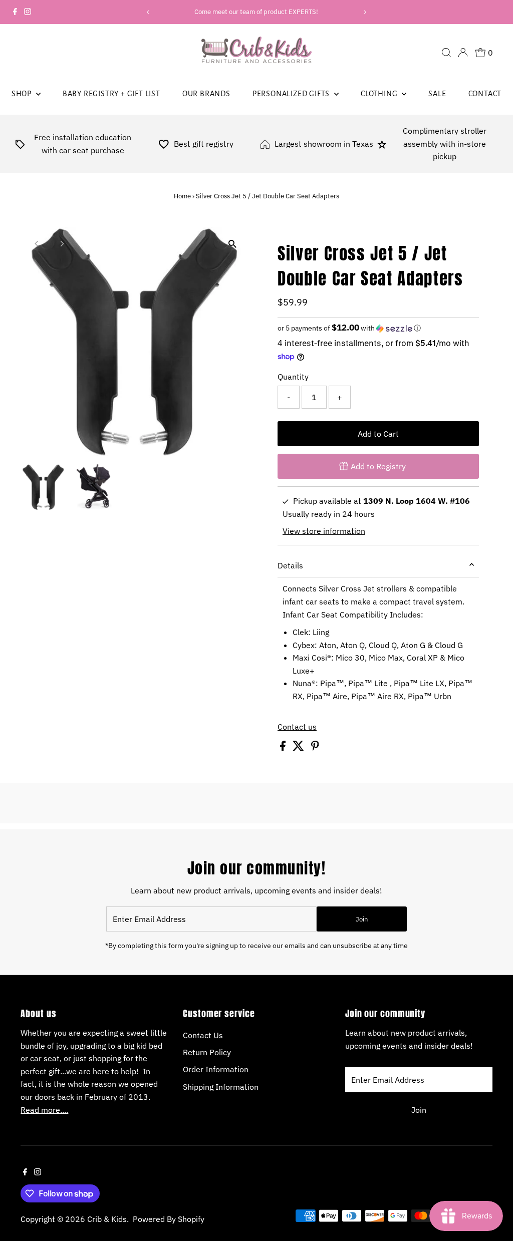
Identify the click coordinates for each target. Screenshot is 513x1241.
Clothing (380, 94)
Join (362, 919)
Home (182, 196)
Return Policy (207, 1052)
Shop (23, 94)
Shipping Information (221, 1087)
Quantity (293, 377)
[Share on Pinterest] (315, 748)
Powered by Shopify (168, 1219)
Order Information (215, 1069)
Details (290, 565)
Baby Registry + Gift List (111, 94)
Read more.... (44, 1110)
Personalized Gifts (292, 94)
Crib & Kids (107, 1219)
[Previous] (148, 12)
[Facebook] (15, 12)
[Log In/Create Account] (462, 52)
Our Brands (206, 94)
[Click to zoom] (232, 243)
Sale (437, 94)
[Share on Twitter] (299, 748)
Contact (485, 94)
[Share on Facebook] (284, 748)
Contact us (297, 727)
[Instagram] (28, 12)
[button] (378, 328)
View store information (324, 531)
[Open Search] (446, 52)
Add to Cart (378, 434)
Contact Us (203, 1035)
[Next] (364, 12)
